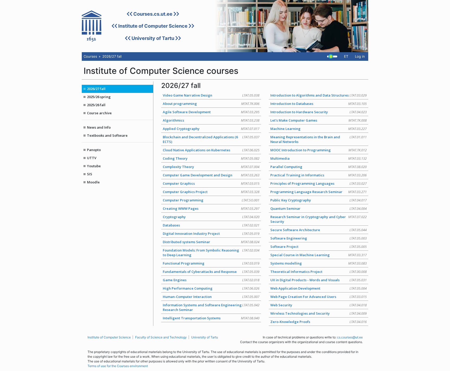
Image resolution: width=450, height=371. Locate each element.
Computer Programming (211, 200)
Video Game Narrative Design (211, 95)
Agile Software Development (211, 112)
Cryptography (211, 216)
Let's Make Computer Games (318, 120)
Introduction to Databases (318, 103)
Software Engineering (318, 238)
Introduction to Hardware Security (318, 112)
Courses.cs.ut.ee (152, 14)
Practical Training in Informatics (318, 175)
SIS (89, 174)
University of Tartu (152, 38)
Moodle (93, 182)
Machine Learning (318, 128)
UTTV (91, 157)
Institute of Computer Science (153, 26)
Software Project (318, 246)
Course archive (99, 113)
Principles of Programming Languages (318, 183)
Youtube (94, 166)
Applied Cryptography (211, 128)
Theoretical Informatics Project (318, 271)
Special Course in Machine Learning (318, 255)
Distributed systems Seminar (211, 242)
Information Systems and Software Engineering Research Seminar (211, 307)
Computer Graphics (211, 183)
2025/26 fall (96, 105)
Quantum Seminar (318, 208)
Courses (90, 56)
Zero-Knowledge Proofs (318, 321)
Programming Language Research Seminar (318, 191)
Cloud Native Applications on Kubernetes (211, 150)
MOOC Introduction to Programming (318, 150)
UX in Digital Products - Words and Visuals (318, 280)
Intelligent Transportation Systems (211, 318)
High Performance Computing (211, 288)
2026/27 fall (96, 88)
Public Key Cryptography (318, 200)
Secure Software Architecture (318, 230)
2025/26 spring (99, 96)
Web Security (318, 305)
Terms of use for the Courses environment (118, 366)
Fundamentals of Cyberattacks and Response (211, 271)
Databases (211, 225)
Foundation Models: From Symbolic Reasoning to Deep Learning (211, 252)
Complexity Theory (211, 166)
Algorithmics (211, 120)
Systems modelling (318, 263)
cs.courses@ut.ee (350, 337)
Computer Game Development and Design (211, 175)
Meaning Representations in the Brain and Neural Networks (318, 139)
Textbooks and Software (107, 135)
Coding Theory (211, 158)
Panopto (94, 149)
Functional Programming (211, 263)
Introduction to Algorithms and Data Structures (318, 95)
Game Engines (211, 280)
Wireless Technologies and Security (318, 313)
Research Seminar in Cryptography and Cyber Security (318, 219)
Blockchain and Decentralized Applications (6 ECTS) (211, 139)
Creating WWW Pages (211, 208)
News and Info (99, 127)
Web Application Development (318, 288)
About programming (211, 103)
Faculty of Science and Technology (161, 337)
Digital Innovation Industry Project (211, 233)
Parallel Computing (318, 166)
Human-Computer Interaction (211, 296)
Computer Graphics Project (211, 191)
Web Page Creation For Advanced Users (318, 296)
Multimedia (318, 158)
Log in (360, 56)
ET (346, 56)
